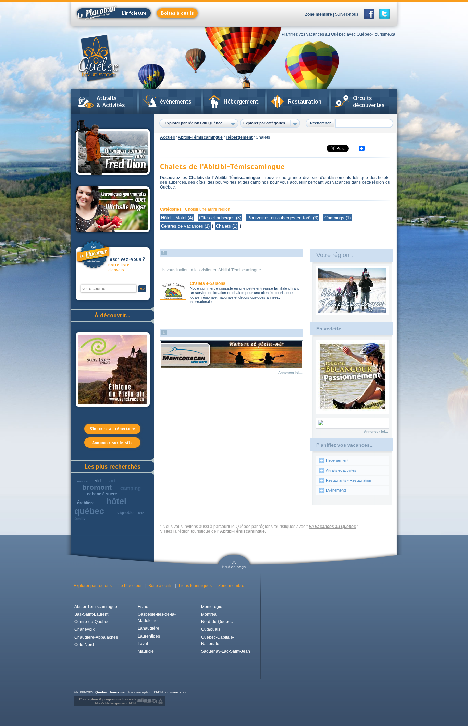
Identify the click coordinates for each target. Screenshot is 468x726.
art (112, 480)
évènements (175, 101)
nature (82, 481)
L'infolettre (134, 13)
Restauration (304, 101)
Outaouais (210, 629)
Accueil (167, 137)
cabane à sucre (102, 494)
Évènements (336, 490)
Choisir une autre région (207, 209)
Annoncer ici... (290, 372)
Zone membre (318, 14)
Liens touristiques (195, 585)
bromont (97, 487)
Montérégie (211, 606)
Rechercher (320, 123)
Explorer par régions (93, 585)
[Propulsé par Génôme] (161, 701)
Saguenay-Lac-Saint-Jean (225, 651)
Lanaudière (148, 628)
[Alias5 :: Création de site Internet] (147, 701)
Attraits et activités (341, 470)
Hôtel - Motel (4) (177, 217)
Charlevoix (84, 629)
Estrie (143, 606)
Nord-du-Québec (217, 621)
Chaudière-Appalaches (96, 637)
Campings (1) (337, 217)
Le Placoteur (130, 585)
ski (98, 481)
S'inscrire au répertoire (112, 428)
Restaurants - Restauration (348, 480)
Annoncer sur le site (112, 442)
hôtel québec (100, 506)
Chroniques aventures (113, 148)
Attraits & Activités (111, 101)
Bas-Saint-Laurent (91, 614)
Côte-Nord (84, 644)
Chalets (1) (226, 226)
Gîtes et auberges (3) (220, 217)
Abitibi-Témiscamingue (200, 137)
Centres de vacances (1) (185, 226)
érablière (86, 502)
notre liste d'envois (126, 265)
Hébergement (240, 101)
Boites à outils (177, 13)
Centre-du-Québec (91, 621)
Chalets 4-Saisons (207, 283)
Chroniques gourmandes (113, 209)
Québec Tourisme (110, 692)
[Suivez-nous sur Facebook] (371, 14)
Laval (143, 643)
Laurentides (149, 636)
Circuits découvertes (368, 101)
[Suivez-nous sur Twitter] (384, 14)
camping (130, 488)
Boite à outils (160, 585)
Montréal (209, 614)
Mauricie (146, 651)
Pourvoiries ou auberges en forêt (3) (282, 217)
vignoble (125, 512)
